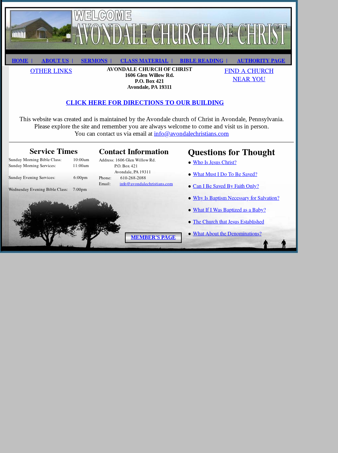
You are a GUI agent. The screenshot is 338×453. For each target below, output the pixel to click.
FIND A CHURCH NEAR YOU (249, 74)
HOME (20, 60)
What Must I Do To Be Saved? (225, 173)
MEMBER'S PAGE (153, 237)
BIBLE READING (201, 60)
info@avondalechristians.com (191, 133)
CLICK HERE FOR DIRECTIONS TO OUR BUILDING (145, 102)
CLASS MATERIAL (144, 60)
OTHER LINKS (51, 70)
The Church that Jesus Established (228, 221)
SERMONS (94, 60)
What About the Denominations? (227, 233)
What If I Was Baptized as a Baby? (229, 209)
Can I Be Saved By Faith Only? (226, 185)
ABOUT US (55, 60)
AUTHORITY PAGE (261, 60)
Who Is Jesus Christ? (214, 161)
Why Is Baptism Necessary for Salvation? (236, 197)
